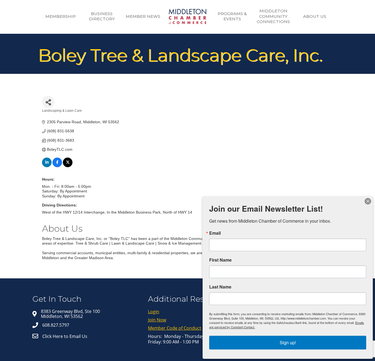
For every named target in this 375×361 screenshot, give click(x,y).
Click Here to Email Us (64, 336)
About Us (314, 16)
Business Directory (102, 16)
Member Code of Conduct (174, 328)
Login (153, 312)
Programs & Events (232, 16)
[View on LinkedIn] (47, 166)
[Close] (368, 201)
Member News (143, 16)
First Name (220, 260)
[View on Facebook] (57, 166)
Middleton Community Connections (273, 16)
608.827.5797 (55, 325)
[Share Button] (48, 102)
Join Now (157, 320)
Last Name (220, 287)
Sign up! (288, 342)
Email (215, 233)
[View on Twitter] (67, 166)
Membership (60, 16)
